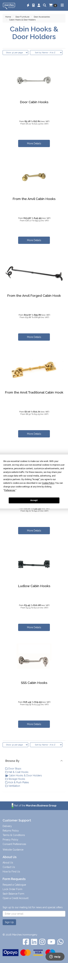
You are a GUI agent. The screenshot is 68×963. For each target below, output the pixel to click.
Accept (34, 500)
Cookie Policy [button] (48, 483)
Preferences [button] (9, 490)
